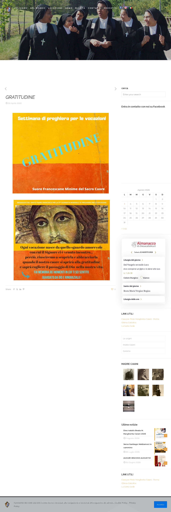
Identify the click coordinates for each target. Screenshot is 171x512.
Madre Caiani (129, 345)
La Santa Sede (128, 326)
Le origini (127, 338)
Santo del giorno (143, 288)
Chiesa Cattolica (128, 322)
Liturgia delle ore (143, 299)
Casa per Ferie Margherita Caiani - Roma (140, 319)
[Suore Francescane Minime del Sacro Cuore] (8, 9)
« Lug (124, 228)
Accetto (160, 504)
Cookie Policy (120, 503)
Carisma (126, 351)
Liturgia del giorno (143, 269)
